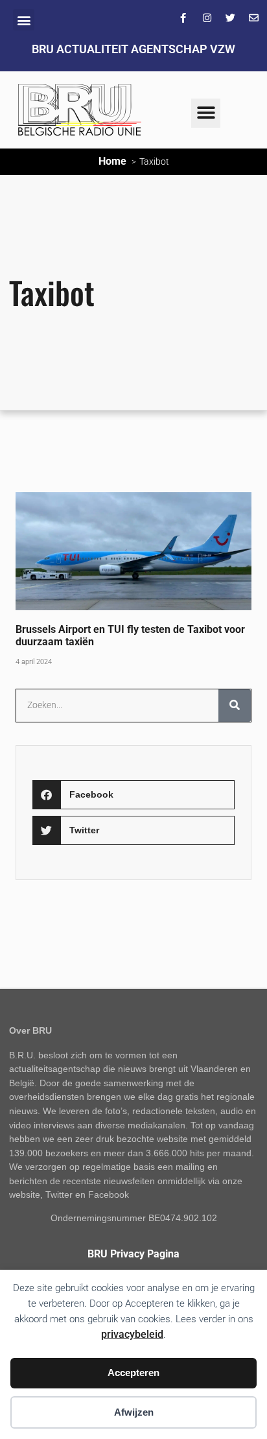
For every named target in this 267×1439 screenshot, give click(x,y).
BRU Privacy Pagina (133, 1254)
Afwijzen (134, 1412)
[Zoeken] (234, 705)
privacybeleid (132, 1334)
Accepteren (133, 1372)
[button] (23, 19)
